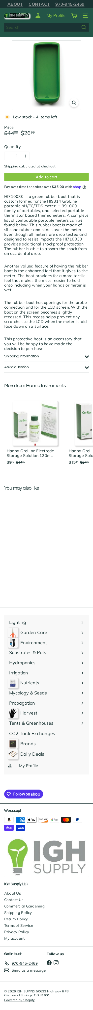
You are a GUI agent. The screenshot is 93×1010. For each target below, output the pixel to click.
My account (14, 938)
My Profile (56, 15)
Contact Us (13, 899)
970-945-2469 (69, 4)
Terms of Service (18, 925)
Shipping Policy (18, 912)
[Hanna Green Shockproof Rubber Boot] (35, 533)
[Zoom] (74, 102)
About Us (12, 893)
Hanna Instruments (46, 385)
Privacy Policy (16, 932)
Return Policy (16, 919)
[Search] (84, 27)
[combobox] (46, 27)
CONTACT (39, 4)
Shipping (11, 166)
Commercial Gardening (24, 906)
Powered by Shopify (19, 1000)
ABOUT (15, 4)
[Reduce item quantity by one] (8, 156)
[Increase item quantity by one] (25, 156)
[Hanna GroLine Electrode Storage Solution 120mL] (35, 431)
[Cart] (74, 15)
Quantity (12, 146)
